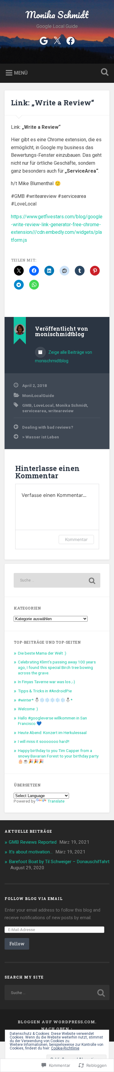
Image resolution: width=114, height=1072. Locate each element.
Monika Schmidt (57, 14)
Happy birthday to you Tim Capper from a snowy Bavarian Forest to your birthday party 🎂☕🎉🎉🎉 (58, 756)
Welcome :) (28, 708)
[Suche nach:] (57, 580)
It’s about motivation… (31, 852)
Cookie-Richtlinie (65, 1048)
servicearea (34, 410)
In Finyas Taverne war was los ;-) (46, 681)
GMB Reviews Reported (33, 842)
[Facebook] (70, 40)
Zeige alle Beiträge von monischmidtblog (63, 356)
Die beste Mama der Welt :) (42, 653)
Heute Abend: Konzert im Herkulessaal (52, 732)
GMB (27, 405)
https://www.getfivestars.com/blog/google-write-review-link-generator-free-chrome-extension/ (56, 224)
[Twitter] (57, 40)
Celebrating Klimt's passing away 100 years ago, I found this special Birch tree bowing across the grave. (57, 667)
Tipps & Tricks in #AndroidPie (45, 690)
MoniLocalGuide (38, 395)
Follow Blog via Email (34, 898)
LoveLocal (44, 405)
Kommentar (76, 539)
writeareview (61, 410)
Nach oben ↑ (57, 1028)
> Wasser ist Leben (40, 436)
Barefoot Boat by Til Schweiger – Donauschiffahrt (59, 861)
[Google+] (44, 40)
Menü (21, 73)
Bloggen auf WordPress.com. (57, 1021)
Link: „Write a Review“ (52, 102)
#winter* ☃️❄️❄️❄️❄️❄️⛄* (45, 700)
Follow (16, 944)
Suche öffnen (103, 73)
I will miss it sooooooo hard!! (43, 741)
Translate (55, 801)
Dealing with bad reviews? (47, 427)
